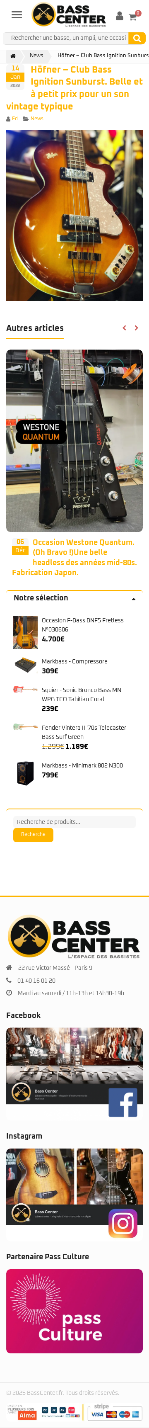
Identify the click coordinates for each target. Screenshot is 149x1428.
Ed (15, 119)
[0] (133, 17)
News (37, 119)
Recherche (33, 834)
